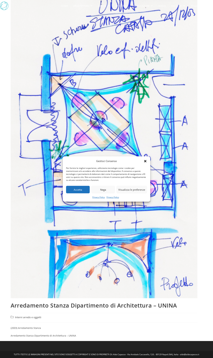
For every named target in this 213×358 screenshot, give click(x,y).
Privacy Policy (98, 197)
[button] (145, 161)
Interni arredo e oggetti (28, 317)
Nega (103, 189)
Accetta (78, 189)
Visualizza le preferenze (131, 189)
